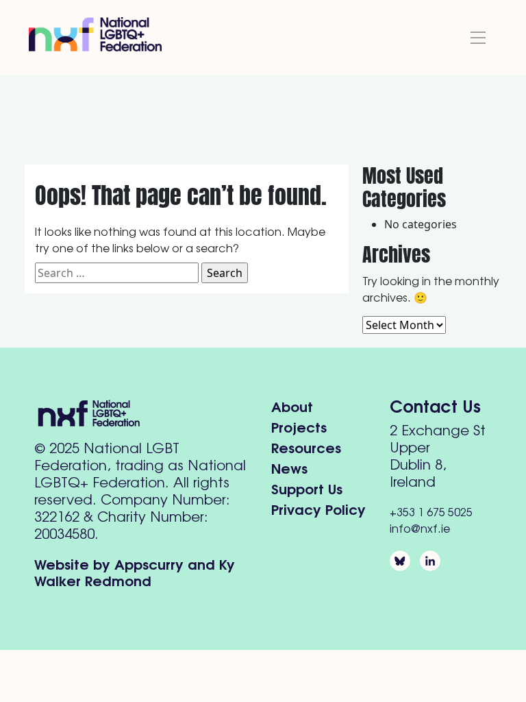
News (289, 467)
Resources (306, 446)
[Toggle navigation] (478, 37)
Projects (299, 426)
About (292, 405)
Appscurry (149, 563)
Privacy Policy (318, 508)
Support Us (306, 487)
